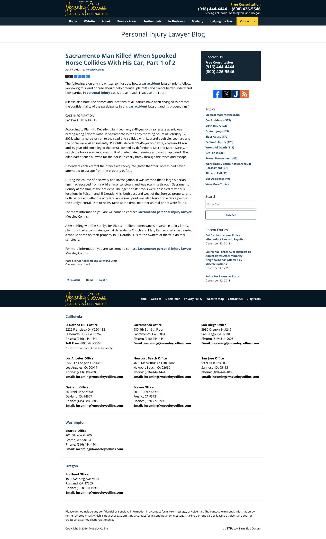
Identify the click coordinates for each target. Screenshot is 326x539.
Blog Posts (254, 299)
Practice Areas (127, 21)
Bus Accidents (217, 179)
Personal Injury (219, 142)
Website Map (215, 299)
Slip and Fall (216, 173)
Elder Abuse (216, 136)
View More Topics (217, 184)
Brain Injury (217, 131)
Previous (73, 279)
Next (103, 279)
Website (89, 21)
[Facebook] (217, 94)
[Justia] (235, 94)
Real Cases (215, 153)
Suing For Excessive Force (222, 276)
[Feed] (244, 94)
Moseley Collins (99, 528)
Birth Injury (216, 126)
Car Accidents (85, 260)
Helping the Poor (221, 21)
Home (73, 21)
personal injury (98, 93)
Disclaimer (172, 299)
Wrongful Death (108, 260)
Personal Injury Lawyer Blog (88, 8)
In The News (176, 21)
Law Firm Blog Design (242, 528)
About (106, 21)
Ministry (197, 21)
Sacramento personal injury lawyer (165, 212)
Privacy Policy (193, 299)
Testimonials (152, 21)
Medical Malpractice (222, 115)
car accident (151, 83)
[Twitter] (226, 94)
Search (231, 214)
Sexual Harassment (221, 158)
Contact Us (247, 21)
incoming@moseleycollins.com (167, 343)
